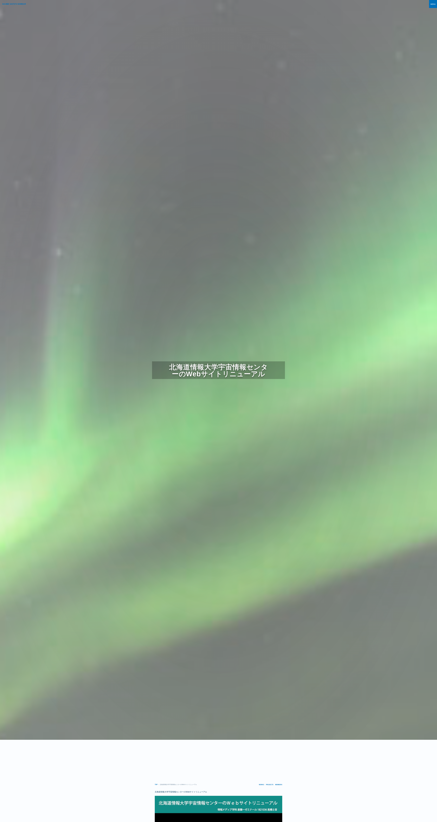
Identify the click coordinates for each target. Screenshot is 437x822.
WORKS (261, 784)
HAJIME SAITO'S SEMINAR (14, 4)
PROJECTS (269, 784)
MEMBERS (278, 784)
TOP (156, 784)
